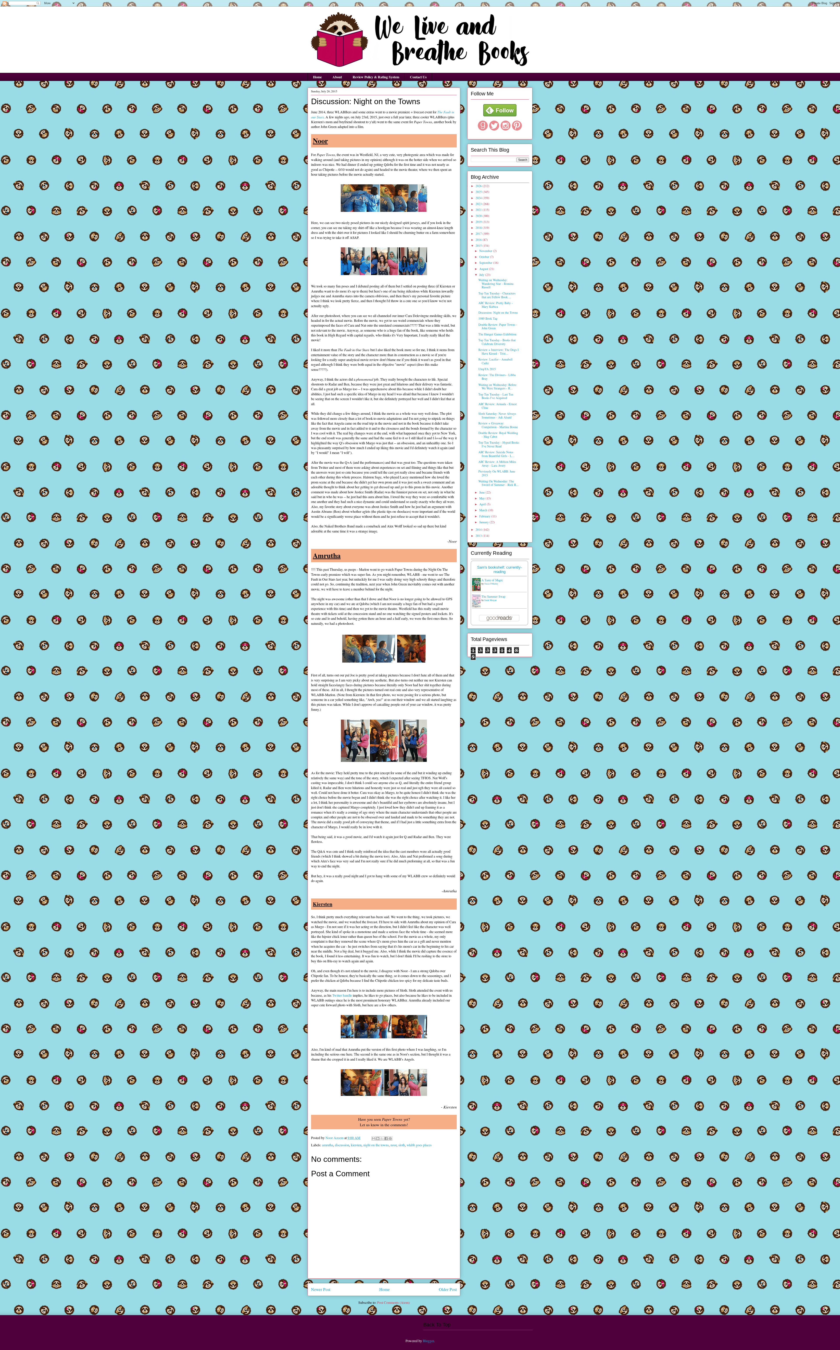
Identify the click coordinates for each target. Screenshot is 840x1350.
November (486, 251)
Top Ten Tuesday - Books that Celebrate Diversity (497, 342)
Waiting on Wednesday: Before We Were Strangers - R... (497, 386)
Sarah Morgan (490, 600)
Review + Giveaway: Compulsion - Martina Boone (498, 425)
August (484, 269)
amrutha (327, 1145)
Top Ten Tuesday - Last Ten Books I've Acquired (495, 396)
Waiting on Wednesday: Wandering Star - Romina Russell (495, 283)
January (484, 522)
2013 (479, 536)
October (484, 257)
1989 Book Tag (487, 318)
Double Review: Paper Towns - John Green (497, 326)
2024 (479, 198)
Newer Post (320, 1289)
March (483, 510)
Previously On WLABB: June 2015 (496, 473)
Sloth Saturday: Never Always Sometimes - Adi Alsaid (497, 415)
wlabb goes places (419, 1145)
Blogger (428, 1340)
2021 (479, 210)
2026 (479, 186)
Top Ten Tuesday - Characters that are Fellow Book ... (496, 295)
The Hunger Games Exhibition (497, 334)
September (486, 263)
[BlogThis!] (378, 1138)
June (482, 492)
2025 (479, 192)
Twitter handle (342, 995)
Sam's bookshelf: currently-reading (499, 569)
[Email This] (373, 1138)
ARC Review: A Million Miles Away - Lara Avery (497, 464)
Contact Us (418, 76)
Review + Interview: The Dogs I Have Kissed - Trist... (498, 351)
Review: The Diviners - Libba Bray (497, 377)
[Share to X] (382, 1138)
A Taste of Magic (492, 580)
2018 (479, 228)
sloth (401, 1145)
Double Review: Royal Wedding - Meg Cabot (498, 435)
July (482, 275)
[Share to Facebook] (386, 1138)
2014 (479, 529)
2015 (479, 245)
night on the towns (376, 1145)
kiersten (356, 1145)
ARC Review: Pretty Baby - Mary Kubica (495, 305)
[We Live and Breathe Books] (499, 115)
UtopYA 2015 (487, 369)
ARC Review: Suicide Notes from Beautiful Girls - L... (496, 454)
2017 (479, 233)
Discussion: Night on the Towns (498, 312)
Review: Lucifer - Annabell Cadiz (495, 361)
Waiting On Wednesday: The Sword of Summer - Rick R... (498, 483)
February (485, 516)
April (483, 504)
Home (317, 76)
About (337, 76)
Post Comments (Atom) (393, 1302)
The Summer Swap (493, 596)
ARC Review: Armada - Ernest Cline (497, 406)
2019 (479, 222)
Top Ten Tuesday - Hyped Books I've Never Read (498, 444)
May (482, 498)
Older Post (448, 1289)
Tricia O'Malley (491, 583)
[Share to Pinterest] (390, 1138)
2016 (479, 240)
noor (393, 1145)
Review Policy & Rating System (376, 76)
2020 (479, 216)
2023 (479, 204)
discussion (342, 1145)
